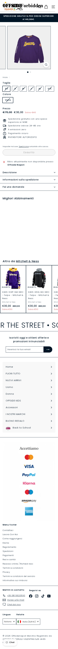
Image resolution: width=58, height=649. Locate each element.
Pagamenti (8, 555)
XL (41, 89)
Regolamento (9, 547)
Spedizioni (8, 551)
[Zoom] (46, 64)
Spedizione (24, 146)
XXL (51, 89)
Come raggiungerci (12, 538)
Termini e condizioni (13, 568)
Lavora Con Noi (10, 534)
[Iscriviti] (48, 349)
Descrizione (10, 172)
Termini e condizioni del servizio (19, 576)
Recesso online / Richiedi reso (18, 563)
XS (7, 89)
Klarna (6, 543)
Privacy (6, 572)
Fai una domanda (13, 186)
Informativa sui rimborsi (15, 580)
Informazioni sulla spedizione (21, 179)
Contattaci (8, 530)
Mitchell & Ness (27, 261)
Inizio (5, 77)
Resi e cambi (9, 559)
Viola (9, 100)
